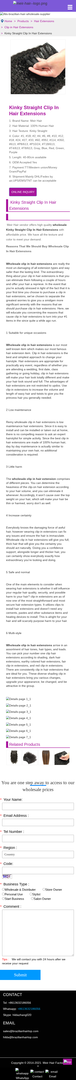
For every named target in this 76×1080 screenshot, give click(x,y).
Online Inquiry (22, 192)
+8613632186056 (29, 1008)
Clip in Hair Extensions (18, 27)
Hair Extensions (44, 21)
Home (8, 21)
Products (23, 21)
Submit (20, 974)
